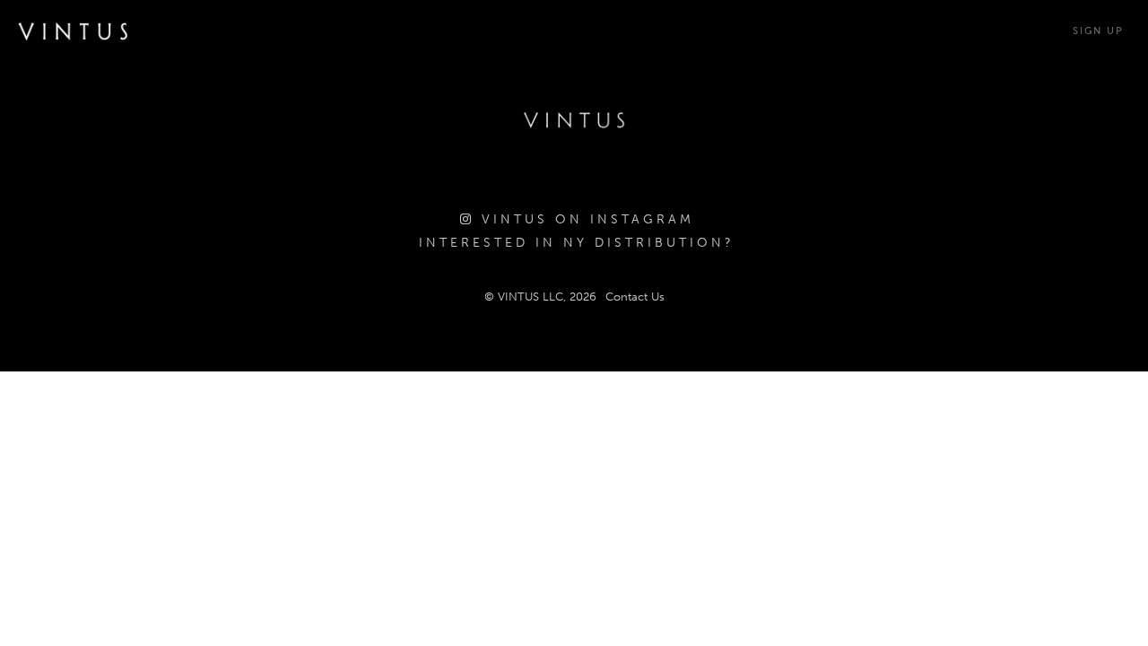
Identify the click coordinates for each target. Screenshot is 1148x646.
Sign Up (1098, 31)
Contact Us (635, 296)
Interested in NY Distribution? (577, 242)
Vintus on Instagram (584, 219)
